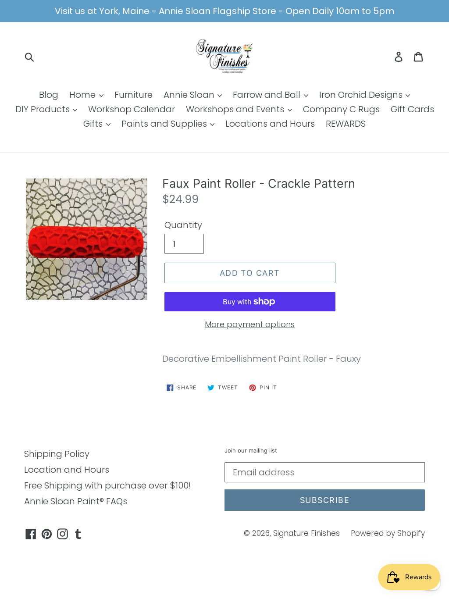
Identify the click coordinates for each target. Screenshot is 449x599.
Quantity (183, 225)
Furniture (133, 95)
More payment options (250, 324)
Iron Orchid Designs (362, 95)
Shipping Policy (56, 454)
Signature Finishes (306, 533)
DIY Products (43, 109)
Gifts (94, 124)
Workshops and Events (236, 109)
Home (83, 95)
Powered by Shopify (388, 533)
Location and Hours (66, 470)
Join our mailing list (250, 450)
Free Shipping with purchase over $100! (107, 485)
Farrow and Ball (268, 95)
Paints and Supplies (165, 124)
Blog (48, 95)
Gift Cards (412, 109)
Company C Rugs (341, 109)
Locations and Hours (270, 124)
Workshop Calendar (131, 109)
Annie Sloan (190, 95)
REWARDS (346, 124)
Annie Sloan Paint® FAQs (75, 501)
